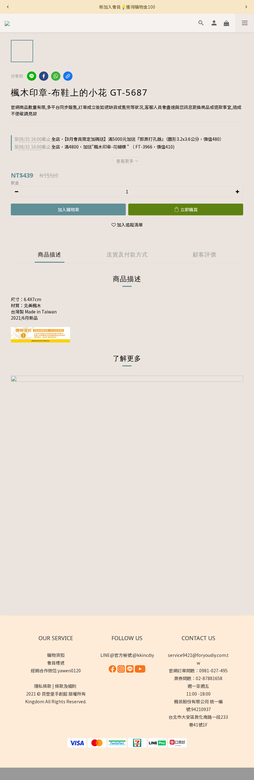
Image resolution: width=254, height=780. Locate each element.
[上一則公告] (8, 7)
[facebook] (43, 76)
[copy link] (67, 76)
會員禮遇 (55, 663)
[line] (31, 76)
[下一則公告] (246, 7)
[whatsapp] (55, 76)
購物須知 (55, 655)
